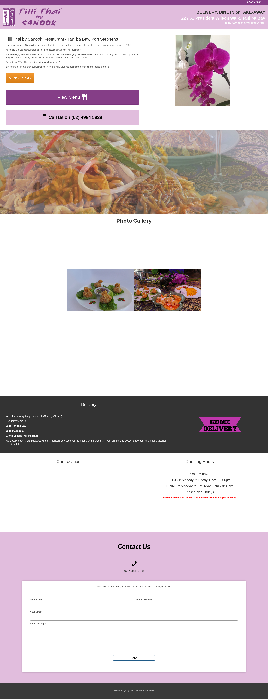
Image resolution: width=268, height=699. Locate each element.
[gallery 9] (17, 335)
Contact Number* (144, 599)
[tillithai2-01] (250, 335)
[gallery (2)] (107, 248)
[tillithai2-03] (111, 375)
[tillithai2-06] (16, 375)
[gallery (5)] (100, 291)
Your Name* (36, 599)
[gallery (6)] (33, 291)
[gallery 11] (102, 335)
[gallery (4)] (167, 291)
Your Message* (38, 623)
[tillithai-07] (54, 248)
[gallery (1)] (172, 248)
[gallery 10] (151, 335)
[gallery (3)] (234, 291)
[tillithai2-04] (79, 375)
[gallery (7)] (236, 248)
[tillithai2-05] (47, 375)
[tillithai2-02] (200, 335)
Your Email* (36, 612)
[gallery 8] (53, 335)
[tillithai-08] (16, 248)
